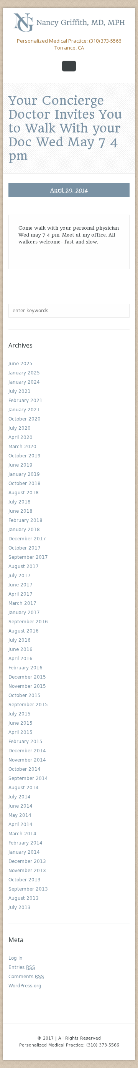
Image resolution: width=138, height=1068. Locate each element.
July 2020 (19, 428)
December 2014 (27, 750)
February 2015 (25, 741)
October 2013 (24, 880)
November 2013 (27, 870)
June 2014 (20, 806)
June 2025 (20, 363)
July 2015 (19, 714)
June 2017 (20, 585)
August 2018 (23, 492)
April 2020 (20, 437)
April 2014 (20, 824)
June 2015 (20, 723)
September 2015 (28, 704)
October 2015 (24, 695)
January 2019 (24, 474)
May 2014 (19, 815)
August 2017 (23, 566)
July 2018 (19, 502)
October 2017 (24, 548)
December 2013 (27, 861)
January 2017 (24, 612)
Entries (21, 967)
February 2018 (25, 520)
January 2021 (24, 409)
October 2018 (24, 483)
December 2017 (27, 538)
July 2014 (19, 797)
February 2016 (25, 668)
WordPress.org (24, 986)
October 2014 (24, 769)
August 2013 (23, 898)
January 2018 (24, 529)
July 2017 (19, 575)
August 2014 (23, 787)
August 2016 (23, 631)
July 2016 (19, 640)
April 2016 (20, 658)
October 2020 (24, 419)
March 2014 (22, 833)
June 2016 (20, 649)
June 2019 (20, 465)
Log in (15, 958)
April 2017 (20, 594)
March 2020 (22, 446)
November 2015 (27, 686)
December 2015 (27, 677)
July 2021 (19, 391)
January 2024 (24, 382)
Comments (26, 976)
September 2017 (28, 557)
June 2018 (20, 511)
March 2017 (22, 603)
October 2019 (24, 456)
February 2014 (25, 843)
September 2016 (28, 621)
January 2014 (24, 852)
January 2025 (24, 373)
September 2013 (28, 889)
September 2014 (28, 778)
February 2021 (25, 400)
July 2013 (19, 907)
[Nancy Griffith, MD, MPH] (69, 22)
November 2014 (27, 760)
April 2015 (20, 732)
